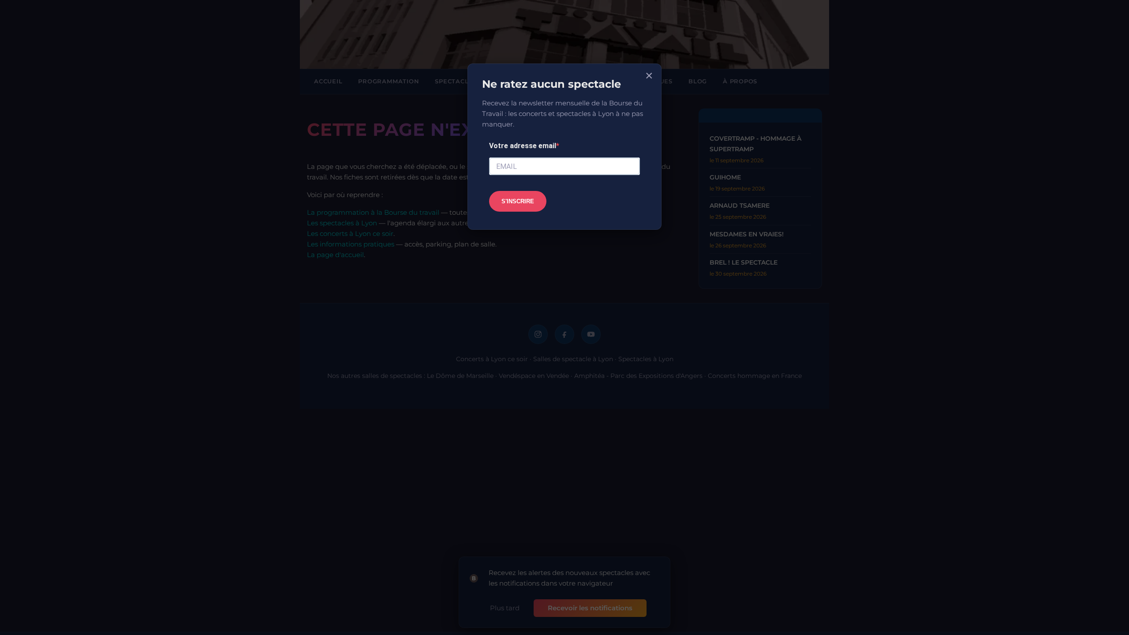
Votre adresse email (522, 146)
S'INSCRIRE (517, 201)
